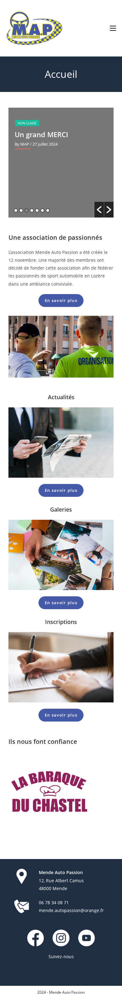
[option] (61, 163)
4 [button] (32, 210)
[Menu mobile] (113, 28)
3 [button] (26, 210)
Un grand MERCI (41, 134)
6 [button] (42, 210)
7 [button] (48, 210)
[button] (99, 210)
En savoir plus (61, 300)
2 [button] (21, 210)
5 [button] (37, 210)
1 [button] (16, 210)
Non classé (27, 123)
